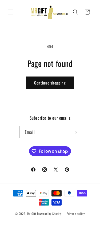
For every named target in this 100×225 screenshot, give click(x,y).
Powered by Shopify (49, 213)
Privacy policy (76, 213)
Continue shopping (50, 83)
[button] (11, 12)
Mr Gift (31, 213)
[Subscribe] (75, 132)
